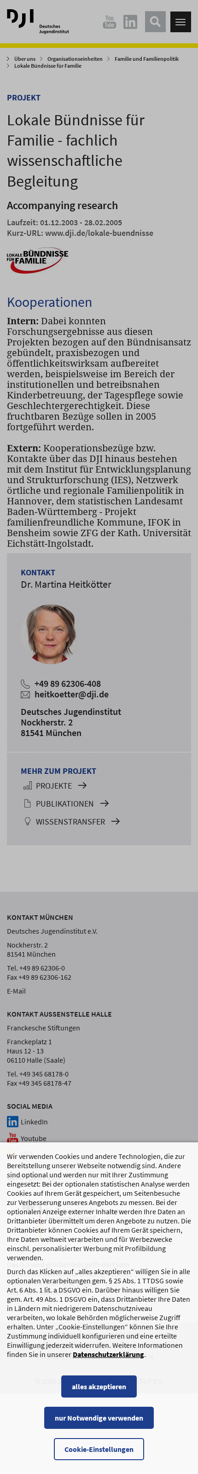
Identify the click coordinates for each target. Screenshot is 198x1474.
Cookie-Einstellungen (99, 1449)
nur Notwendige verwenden (99, 1417)
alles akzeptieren (99, 1386)
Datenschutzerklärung (108, 1354)
